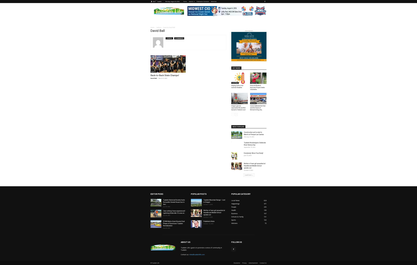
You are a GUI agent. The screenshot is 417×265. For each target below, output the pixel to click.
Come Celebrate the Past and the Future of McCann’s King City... (257, 108)
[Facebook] (264, 1)
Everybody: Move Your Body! (253, 153)
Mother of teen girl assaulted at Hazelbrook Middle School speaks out (254, 166)
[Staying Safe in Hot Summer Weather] (239, 78)
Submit (191, 1)
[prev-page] (232, 114)
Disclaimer (237, 263)
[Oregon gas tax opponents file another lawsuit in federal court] (239, 98)
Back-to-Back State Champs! (165, 75)
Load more (248, 175)
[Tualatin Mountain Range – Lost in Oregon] (196, 202)
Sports (153, 71)
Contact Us (263, 263)
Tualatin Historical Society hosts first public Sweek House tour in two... (174, 202)
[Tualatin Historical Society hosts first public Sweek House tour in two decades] (156, 202)
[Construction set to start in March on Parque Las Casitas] (236, 135)
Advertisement (253, 263)
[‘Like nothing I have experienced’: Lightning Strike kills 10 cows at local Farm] (156, 213)
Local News (235, 83)
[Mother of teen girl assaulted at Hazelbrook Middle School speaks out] (236, 166)
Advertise (214, 1)
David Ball (154, 78)
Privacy (244, 263)
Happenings (254, 83)
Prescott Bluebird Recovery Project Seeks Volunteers (257, 87)
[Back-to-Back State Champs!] (168, 64)
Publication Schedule (203, 1)
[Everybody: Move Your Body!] (234, 156)
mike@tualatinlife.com (197, 254)
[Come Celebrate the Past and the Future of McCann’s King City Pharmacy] (258, 98)
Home (185, 1)
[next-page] (236, 114)
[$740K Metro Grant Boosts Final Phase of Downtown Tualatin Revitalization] (156, 224)
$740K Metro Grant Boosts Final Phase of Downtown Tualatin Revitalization (174, 223)
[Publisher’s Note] (196, 224)
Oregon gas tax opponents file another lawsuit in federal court (238, 108)
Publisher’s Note (209, 221)
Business (253, 103)
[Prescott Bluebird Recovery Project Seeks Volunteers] (258, 78)
